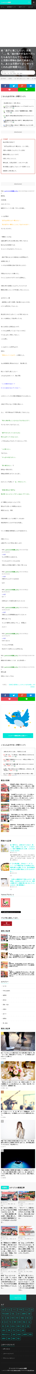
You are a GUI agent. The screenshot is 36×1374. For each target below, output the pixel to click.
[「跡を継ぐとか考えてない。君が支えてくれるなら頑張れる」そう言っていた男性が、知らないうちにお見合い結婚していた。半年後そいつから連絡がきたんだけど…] (5, 808)
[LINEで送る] (26, 89)
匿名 (2, 1273)
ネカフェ (4, 1271)
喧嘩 (28, 1238)
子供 (11, 73)
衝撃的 (4, 1018)
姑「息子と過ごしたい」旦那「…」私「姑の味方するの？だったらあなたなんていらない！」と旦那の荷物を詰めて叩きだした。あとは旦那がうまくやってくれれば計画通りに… (26, 1283)
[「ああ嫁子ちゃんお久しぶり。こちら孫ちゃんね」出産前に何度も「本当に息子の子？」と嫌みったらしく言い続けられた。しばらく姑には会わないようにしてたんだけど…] (5, 798)
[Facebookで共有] (5, 86)
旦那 (28, 1326)
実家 (15, 1322)
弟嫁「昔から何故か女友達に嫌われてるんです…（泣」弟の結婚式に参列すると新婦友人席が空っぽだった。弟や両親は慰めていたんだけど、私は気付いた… (18, 1142)
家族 (24, 1322)
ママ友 (20, 1309)
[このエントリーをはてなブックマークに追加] (31, 86)
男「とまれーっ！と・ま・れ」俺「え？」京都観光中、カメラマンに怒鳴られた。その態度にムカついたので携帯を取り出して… (18, 1113)
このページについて (8, 1353)
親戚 (9, 1338)
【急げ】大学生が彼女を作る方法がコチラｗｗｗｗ (18, 115)
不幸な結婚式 (6, 990)
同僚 (12, 1318)
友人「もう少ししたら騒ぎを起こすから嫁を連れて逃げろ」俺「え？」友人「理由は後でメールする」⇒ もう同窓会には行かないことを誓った (18, 1054)
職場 (30, 1334)
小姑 (29, 1322)
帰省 (2, 1205)
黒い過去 (5, 1023)
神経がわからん (6, 1334)
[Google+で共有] (22, 86)
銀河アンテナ (22, 7)
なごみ (4, 986)
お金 (3, 1238)
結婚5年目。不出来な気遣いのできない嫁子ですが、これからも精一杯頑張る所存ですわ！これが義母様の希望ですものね (22, 826)
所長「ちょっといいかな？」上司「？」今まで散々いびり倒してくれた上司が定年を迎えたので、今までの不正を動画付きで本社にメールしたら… (9, 1282)
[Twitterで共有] (14, 86)
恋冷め (4, 1000)
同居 (11, 1238)
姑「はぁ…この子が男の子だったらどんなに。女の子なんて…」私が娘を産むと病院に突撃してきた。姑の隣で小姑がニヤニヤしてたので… (26, 1248)
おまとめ (30, 7)
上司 (9, 1271)
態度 (23, 1326)
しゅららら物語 (23, 1368)
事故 (9, 1203)
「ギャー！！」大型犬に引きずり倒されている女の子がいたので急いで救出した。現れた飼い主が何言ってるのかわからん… (26, 1213)
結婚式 (19, 1334)
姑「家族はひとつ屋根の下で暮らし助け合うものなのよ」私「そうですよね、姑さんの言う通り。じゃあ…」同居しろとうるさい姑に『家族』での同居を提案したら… (9, 1249)
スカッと (4, 1203)
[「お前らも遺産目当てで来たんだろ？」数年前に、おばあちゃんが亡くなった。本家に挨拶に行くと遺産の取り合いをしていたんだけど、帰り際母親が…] (5, 882)
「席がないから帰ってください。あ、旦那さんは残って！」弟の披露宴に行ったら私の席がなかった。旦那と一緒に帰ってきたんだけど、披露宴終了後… (18, 1083)
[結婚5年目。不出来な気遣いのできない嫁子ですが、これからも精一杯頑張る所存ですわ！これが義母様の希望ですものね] (5, 828)
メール (26, 1309)
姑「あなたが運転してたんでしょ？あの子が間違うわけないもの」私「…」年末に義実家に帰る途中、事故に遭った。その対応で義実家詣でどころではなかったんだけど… (9, 1215)
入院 (25, 1238)
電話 (18, 1338)
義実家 (25, 1334)
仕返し (5, 73)
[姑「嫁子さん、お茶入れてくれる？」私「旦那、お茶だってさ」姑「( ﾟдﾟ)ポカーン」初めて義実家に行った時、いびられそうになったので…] (5, 848)
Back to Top (18, 1298)
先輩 (29, 1313)
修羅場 (4, 995)
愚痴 (18, 1326)
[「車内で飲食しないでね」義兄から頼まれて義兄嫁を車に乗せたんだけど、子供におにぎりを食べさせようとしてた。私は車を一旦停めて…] (5, 818)
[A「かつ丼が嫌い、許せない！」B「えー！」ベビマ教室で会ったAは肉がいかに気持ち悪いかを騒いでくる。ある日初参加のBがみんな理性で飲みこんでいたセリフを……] (5, 867)
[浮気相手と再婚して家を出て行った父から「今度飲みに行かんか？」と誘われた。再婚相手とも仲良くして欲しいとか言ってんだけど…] (5, 787)
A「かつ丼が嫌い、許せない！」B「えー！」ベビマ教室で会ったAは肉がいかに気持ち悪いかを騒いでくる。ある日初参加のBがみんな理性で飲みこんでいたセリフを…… (22, 867)
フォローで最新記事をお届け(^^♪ (18, 735)
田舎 (18, 1330)
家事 (19, 1322)
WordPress (31, 1370)
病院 (23, 1330)
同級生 (22, 1318)
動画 (15, 1271)
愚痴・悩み (6, 1004)
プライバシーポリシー (9, 1358)
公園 (29, 1203)
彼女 (3, 1326)
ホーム (2, 7)
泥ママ (4, 1014)
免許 (12, 1203)
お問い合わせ (6, 1349)
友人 (3, 1318)
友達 (8, 1318)
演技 (18, 73)
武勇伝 (13, 71)
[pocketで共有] (9, 89)
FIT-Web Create (16, 1370)
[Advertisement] (18, 28)
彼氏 (8, 1326)
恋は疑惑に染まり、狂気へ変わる (12, 103)
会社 (18, 1313)
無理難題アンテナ (11, 7)
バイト (14, 1309)
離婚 (21, 73)
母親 (9, 1330)
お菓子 (21, 1203)
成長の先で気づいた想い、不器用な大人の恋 (15, 751)
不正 (12, 1271)
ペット (26, 1203)
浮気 (14, 1330)
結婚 (14, 1334)
